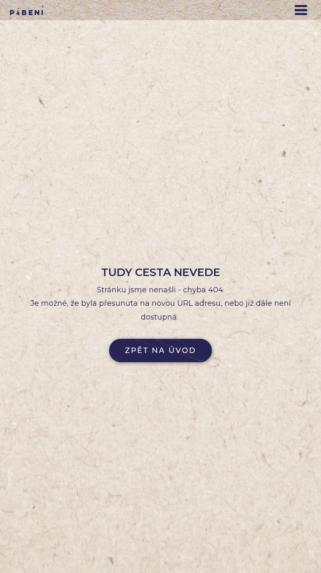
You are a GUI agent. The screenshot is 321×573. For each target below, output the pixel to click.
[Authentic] (26, 10)
